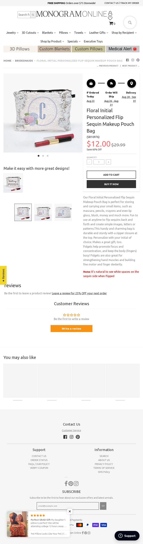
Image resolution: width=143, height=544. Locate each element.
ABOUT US (104, 460)
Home (7, 60)
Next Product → (131, 65)
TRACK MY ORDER (129, 3)
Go (103, 506)
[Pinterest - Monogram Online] (138, 60)
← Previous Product (107, 65)
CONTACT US (111, 3)
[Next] (84, 116)
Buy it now (111, 184)
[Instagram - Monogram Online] (132, 60)
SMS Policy (104, 472)
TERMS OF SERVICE (104, 468)
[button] (69, 511)
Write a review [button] (71, 328)
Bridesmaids (24, 60)
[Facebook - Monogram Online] (127, 60)
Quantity (92, 157)
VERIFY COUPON (39, 468)
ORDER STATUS (39, 460)
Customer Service (71, 430)
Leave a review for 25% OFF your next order (79, 293)
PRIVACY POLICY (104, 464)
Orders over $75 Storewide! (72, 3)
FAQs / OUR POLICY (39, 464)
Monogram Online (71, 532)
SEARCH (104, 456)
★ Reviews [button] (3, 275)
